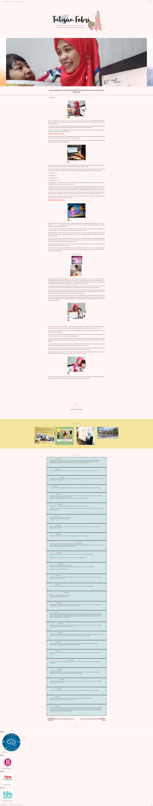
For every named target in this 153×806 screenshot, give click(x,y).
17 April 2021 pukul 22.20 (55, 598)
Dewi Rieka (52, 525)
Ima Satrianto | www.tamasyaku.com (59, 660)
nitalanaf (52, 705)
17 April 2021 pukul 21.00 (55, 587)
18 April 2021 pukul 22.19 (55, 674)
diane (51, 486)
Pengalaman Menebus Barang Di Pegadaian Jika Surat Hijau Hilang (60, 719)
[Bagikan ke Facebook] (72, 412)
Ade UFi (51, 612)
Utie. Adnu (52, 584)
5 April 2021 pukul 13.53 (55, 464)
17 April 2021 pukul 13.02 (55, 547)
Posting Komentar (51, 716)
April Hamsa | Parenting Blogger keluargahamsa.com (63, 542)
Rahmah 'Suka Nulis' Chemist (57, 592)
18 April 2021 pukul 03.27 (55, 646)
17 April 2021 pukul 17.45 (55, 570)
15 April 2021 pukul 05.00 (56, 472)
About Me (11, 1)
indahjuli (52, 696)
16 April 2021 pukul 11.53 (55, 511)
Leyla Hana (52, 651)
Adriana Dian (53, 603)
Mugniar (52, 516)
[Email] (78, 412)
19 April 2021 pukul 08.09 (56, 684)
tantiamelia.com (54, 564)
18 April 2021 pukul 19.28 (55, 655)
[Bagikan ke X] (75, 412)
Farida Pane (53, 534)
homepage (5, 1)
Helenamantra (53, 669)
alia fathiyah (53, 688)
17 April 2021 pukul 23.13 (55, 618)
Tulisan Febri (3, 804)
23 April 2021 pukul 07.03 (56, 701)
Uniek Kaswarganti (54, 679)
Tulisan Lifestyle (79, 409)
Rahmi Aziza (53, 641)
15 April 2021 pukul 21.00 (55, 499)
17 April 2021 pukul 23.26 (55, 627)
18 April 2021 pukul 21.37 (55, 664)
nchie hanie (52, 494)
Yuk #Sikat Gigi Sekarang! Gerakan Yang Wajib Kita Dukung (93, 719)
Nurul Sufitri (53, 458)
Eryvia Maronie (53, 504)
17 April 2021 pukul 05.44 (56, 529)
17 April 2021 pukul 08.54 (56, 537)
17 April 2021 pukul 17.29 (55, 559)
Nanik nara (52, 575)
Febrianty (77, 405)
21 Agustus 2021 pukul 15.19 (56, 712)
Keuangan (72, 409)
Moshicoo (20, 804)
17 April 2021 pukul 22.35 (55, 607)
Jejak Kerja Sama (19, 1)
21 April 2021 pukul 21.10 (55, 692)
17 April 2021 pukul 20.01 (55, 579)
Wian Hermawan (54, 623)
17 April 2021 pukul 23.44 (56, 637)
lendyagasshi (53, 552)
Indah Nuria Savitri (54, 477)
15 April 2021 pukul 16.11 (55, 481)
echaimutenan (53, 632)
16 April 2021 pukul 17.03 (55, 520)
